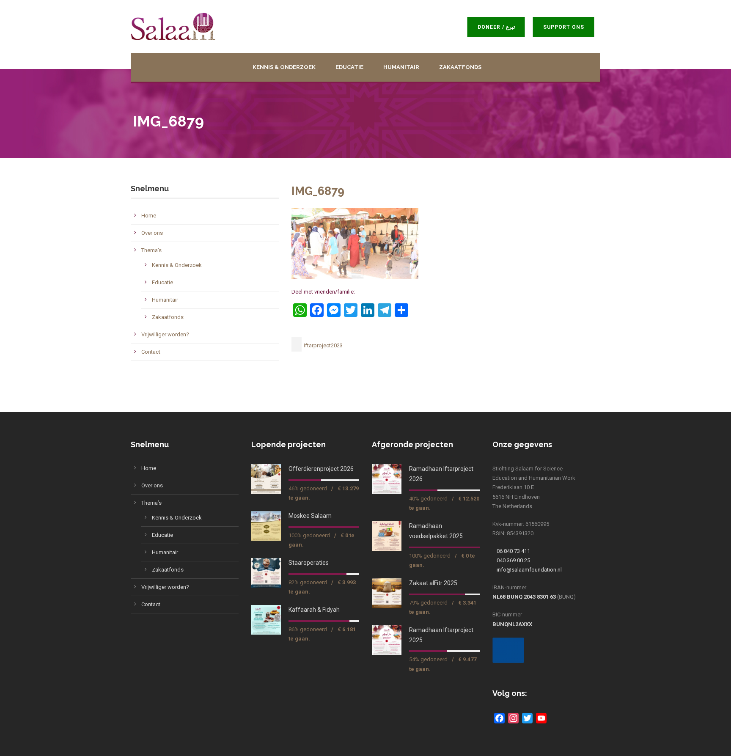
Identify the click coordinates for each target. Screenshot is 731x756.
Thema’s (151, 250)
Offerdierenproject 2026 (321, 468)
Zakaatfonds (460, 67)
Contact (150, 352)
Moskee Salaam (310, 515)
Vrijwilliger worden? (165, 334)
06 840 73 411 (513, 551)
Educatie (349, 67)
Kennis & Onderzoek (284, 67)
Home (148, 215)
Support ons (567, 27)
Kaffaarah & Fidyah (314, 609)
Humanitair (401, 67)
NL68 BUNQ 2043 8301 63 (524, 597)
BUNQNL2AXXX (512, 624)
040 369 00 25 (513, 560)
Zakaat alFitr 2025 (433, 583)
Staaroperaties (309, 562)
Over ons (152, 233)
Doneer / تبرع (499, 27)
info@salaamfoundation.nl (529, 569)
